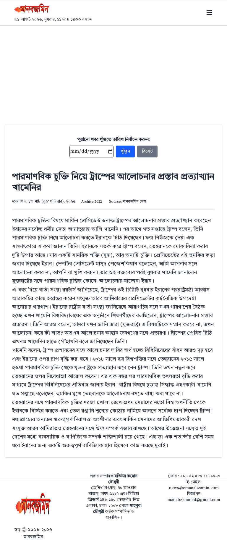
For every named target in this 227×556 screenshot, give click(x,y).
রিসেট (147, 151)
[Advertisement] (113, 70)
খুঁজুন (125, 151)
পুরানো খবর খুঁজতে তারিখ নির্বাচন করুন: (113, 139)
